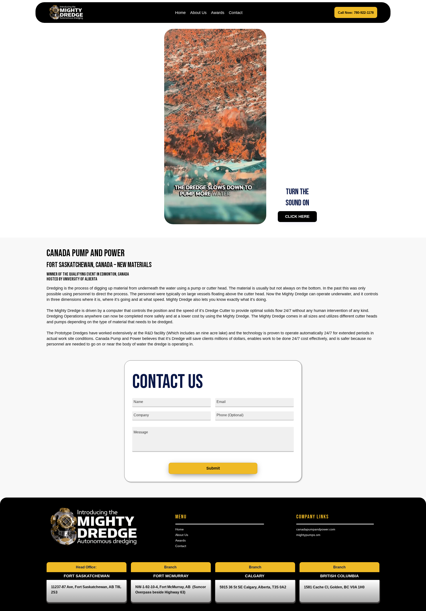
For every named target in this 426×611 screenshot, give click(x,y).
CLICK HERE (297, 216)
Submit (213, 468)
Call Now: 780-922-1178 (356, 12)
